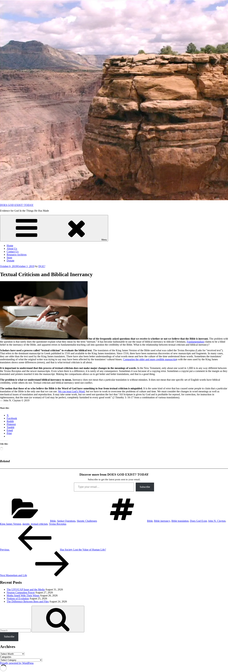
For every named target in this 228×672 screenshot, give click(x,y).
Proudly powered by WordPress (17, 663)
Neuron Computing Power (21, 592)
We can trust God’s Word (71, 391)
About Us (12, 248)
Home (10, 245)
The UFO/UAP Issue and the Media (26, 589)
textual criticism (39, 523)
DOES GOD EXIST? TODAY (17, 205)
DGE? (41, 266)
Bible (53, 520)
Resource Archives (17, 254)
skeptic (26, 523)
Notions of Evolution (18, 598)
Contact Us (13, 251)
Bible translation (180, 520)
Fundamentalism (195, 341)
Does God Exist (198, 520)
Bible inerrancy (162, 520)
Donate (10, 260)
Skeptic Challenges (87, 520)
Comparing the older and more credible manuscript (149, 359)
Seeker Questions (66, 520)
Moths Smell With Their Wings (23, 595)
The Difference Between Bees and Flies (28, 601)
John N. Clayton (216, 520)
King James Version (10, 523)
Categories (5, 656)
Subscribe (145, 486)
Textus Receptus (57, 523)
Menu (104, 239)
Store (9, 257)
